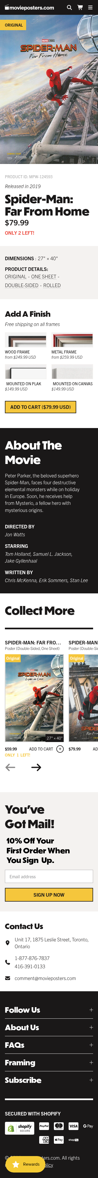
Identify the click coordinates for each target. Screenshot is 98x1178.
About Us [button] (22, 1027)
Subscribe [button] (23, 1080)
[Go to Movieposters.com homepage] (29, 7)
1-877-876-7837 (32, 958)
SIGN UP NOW (49, 894)
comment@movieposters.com (45, 978)
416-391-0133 (30, 966)
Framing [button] (20, 1062)
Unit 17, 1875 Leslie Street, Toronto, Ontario (51, 942)
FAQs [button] (14, 1045)
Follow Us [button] (22, 1009)
